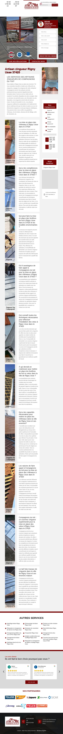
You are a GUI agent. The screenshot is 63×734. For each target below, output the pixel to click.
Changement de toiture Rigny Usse (13, 638)
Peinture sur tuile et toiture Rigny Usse (50, 624)
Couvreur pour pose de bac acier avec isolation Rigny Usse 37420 (50, 639)
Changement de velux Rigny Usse (49, 633)
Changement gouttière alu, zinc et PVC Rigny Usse (14, 633)
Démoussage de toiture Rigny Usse (31, 624)
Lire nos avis (31, 682)
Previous (3, 671)
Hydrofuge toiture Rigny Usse (13, 624)
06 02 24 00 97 (17, 4)
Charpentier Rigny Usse (31, 633)
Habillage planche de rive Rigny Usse (14, 643)
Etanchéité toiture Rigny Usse (49, 629)
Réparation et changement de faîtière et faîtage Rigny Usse (32, 642)
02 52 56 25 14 (9, 4)
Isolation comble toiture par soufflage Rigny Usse (32, 636)
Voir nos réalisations (18, 61)
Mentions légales (41, 730)
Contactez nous (38, 61)
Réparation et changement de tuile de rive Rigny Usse (14, 629)
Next (59, 671)
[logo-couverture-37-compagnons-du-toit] (31, 5)
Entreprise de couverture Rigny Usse (31, 629)
